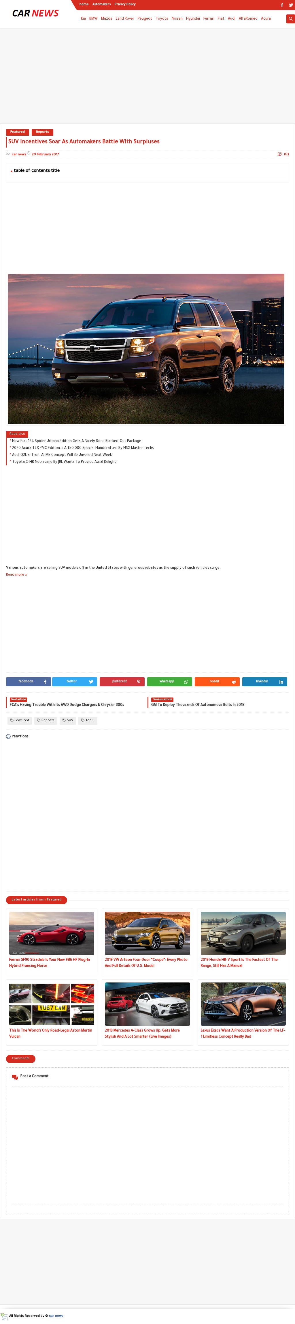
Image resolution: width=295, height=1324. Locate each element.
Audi (231, 19)
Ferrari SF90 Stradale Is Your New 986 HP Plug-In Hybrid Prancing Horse (49, 963)
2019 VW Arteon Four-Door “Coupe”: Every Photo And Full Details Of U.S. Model (146, 963)
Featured (17, 132)
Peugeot (145, 19)
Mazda (106, 19)
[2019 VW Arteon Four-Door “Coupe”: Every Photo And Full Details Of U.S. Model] (147, 933)
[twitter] (291, 5)
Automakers (101, 4)
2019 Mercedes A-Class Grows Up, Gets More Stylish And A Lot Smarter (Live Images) (142, 1034)
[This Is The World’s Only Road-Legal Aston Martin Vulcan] (51, 1004)
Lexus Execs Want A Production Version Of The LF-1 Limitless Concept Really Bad (243, 1034)
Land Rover (125, 19)
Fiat (221, 19)
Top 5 (90, 721)
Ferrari (208, 19)
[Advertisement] (147, 78)
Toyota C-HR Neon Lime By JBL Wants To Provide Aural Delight (64, 462)
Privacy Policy (125, 4)
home (84, 4)
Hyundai (193, 19)
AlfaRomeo (248, 19)
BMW (93, 19)
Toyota (162, 19)
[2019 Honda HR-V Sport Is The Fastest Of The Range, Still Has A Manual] (243, 933)
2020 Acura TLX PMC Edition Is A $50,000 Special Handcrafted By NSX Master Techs (83, 448)
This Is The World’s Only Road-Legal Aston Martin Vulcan (50, 1034)
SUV (70, 721)
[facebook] (282, 5)
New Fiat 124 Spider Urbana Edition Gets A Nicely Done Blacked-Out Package (76, 441)
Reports (42, 132)
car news (56, 1316)
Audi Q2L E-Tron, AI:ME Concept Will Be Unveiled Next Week (62, 455)
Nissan (177, 19)
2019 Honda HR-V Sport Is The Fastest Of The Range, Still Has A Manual (239, 963)
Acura (266, 19)
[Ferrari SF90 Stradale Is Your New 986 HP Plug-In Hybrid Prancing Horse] (51, 933)
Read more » (16, 575)
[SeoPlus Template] (4, 1316)
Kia (83, 19)
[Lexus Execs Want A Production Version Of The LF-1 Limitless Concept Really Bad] (243, 1004)
